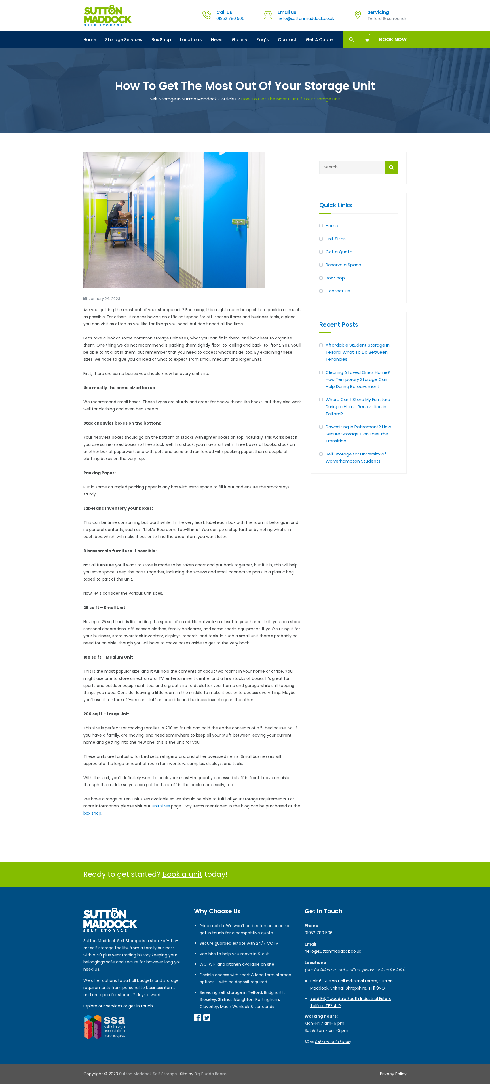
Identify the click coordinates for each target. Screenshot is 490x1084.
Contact (287, 40)
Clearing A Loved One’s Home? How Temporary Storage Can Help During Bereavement (358, 379)
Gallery (240, 40)
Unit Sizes (336, 239)
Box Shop (161, 40)
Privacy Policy (393, 1074)
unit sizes (161, 806)
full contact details (332, 1042)
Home (89, 40)
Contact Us (338, 291)
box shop (92, 813)
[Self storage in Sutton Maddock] (107, 15)
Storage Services (123, 40)
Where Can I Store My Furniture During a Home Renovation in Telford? (358, 407)
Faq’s (263, 40)
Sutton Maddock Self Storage (148, 1074)
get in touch (140, 1006)
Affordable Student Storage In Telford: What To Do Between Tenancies (358, 352)
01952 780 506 (230, 18)
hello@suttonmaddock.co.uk (306, 18)
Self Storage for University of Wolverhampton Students (356, 457)
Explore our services (102, 1006)
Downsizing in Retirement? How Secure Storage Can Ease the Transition (358, 434)
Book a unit (182, 874)
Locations (191, 40)
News (217, 40)
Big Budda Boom (211, 1074)
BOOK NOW (393, 39)
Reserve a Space (343, 265)
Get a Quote (319, 40)
